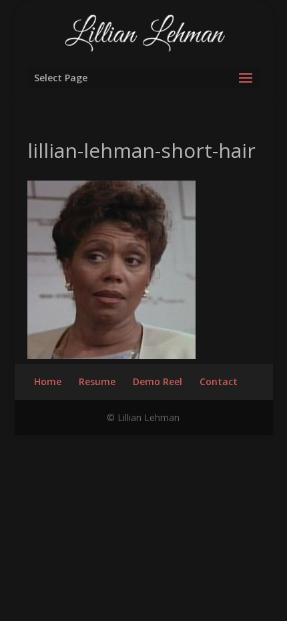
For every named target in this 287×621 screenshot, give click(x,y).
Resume (97, 381)
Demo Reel (157, 381)
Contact (219, 381)
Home (47, 381)
